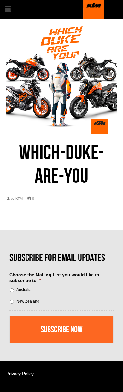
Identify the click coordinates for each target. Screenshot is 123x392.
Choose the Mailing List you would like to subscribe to (54, 277)
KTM (19, 198)
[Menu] (8, 9)
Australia (24, 289)
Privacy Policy (20, 373)
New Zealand (27, 301)
